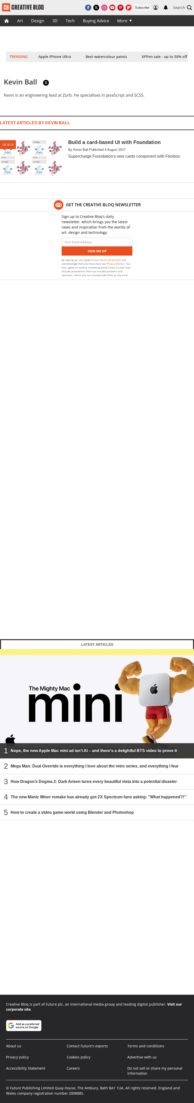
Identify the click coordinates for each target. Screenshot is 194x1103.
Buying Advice (96, 21)
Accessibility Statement (25, 1068)
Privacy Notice (115, 263)
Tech (70, 21)
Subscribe (142, 7)
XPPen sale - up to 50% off (164, 56)
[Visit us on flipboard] (129, 8)
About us (13, 1046)
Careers (73, 1068)
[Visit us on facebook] (88, 8)
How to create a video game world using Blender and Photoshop (72, 812)
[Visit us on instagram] (104, 8)
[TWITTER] (46, 82)
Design (37, 21)
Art (20, 21)
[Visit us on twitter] (96, 8)
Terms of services (111, 260)
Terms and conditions (145, 1046)
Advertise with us (142, 1057)
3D (55, 21)
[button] (182, 7)
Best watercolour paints (106, 56)
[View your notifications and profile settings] (166, 8)
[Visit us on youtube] (112, 8)
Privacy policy (17, 1057)
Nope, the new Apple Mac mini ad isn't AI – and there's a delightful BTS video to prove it (94, 750)
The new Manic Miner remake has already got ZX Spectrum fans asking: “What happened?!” (98, 797)
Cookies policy (78, 1057)
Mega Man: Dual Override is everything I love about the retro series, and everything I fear (95, 766)
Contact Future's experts (87, 1046)
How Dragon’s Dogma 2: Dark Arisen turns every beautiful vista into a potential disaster (94, 781)
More (122, 21)
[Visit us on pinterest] (120, 8)
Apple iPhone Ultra (54, 56)
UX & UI (8, 144)
